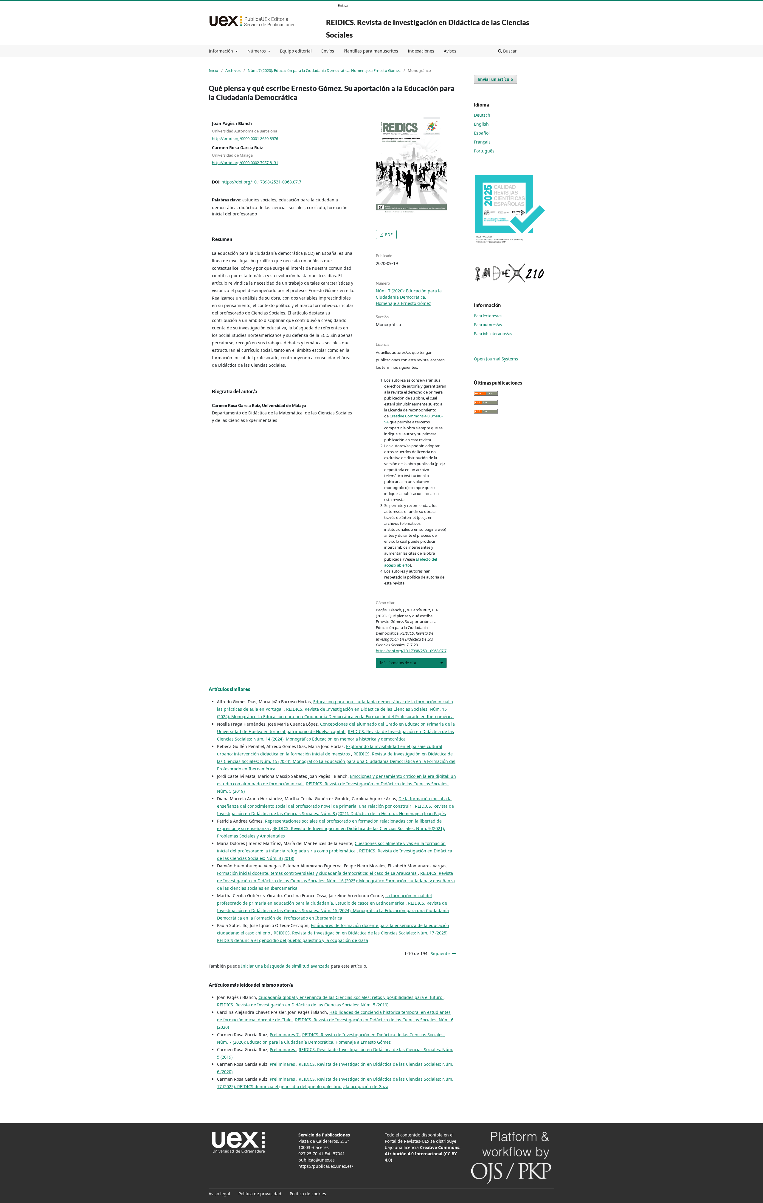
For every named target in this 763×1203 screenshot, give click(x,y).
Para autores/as (488, 324)
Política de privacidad (259, 1193)
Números (257, 51)
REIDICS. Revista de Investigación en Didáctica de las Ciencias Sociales (427, 28)
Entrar (343, 5)
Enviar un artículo (495, 79)
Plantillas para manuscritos (371, 51)
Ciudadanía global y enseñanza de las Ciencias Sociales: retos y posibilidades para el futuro (350, 997)
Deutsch (482, 115)
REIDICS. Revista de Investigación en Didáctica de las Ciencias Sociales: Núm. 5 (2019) (302, 1005)
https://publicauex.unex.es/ (325, 1166)
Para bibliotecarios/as (493, 333)
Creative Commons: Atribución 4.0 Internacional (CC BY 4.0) (422, 1154)
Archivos (233, 70)
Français (482, 142)
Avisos (450, 51)
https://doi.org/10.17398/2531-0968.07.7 (261, 182)
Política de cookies (308, 1193)
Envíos (327, 51)
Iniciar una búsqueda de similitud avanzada (285, 966)
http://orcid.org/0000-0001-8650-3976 (245, 138)
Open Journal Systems (496, 359)
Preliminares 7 (285, 1034)
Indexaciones (421, 51)
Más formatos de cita (398, 662)
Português (484, 151)
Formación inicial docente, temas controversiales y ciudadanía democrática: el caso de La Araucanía (317, 873)
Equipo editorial (296, 51)
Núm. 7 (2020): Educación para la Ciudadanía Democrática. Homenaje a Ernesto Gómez (324, 70)
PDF (388, 234)
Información (221, 51)
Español (482, 133)
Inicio (213, 70)
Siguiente (440, 953)
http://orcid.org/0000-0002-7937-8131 (245, 162)
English (481, 124)
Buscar (509, 51)
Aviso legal (219, 1193)
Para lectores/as (488, 315)
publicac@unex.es (316, 1160)
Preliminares (283, 1049)
